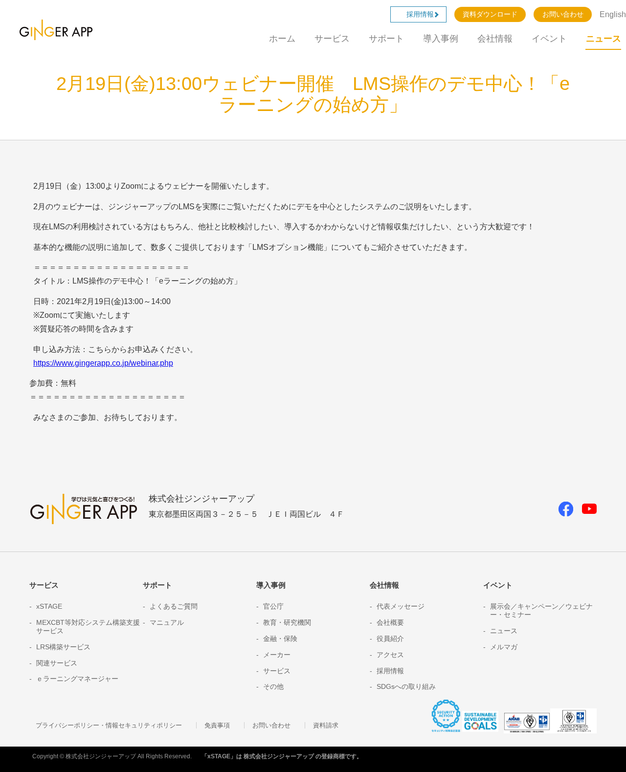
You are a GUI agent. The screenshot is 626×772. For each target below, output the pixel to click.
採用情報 (423, 14)
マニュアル (167, 622)
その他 (273, 686)
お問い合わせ (562, 14)
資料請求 (325, 725)
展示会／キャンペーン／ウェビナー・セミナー (541, 610)
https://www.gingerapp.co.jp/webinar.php (103, 363)
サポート (386, 39)
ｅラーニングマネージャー (77, 679)
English (613, 14)
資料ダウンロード (490, 14)
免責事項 (217, 725)
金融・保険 (280, 638)
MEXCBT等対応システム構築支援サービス (88, 626)
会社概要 (390, 622)
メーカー (277, 655)
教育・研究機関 (287, 622)
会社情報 (495, 39)
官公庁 (273, 606)
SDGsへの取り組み (406, 686)
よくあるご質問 (174, 606)
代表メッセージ (401, 606)
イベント (549, 39)
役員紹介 (390, 638)
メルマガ (503, 647)
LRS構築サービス (63, 647)
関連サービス (56, 663)
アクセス (390, 655)
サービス (332, 39)
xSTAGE (49, 606)
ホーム (282, 39)
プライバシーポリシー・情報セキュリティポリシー (109, 725)
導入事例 (440, 39)
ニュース (603, 39)
